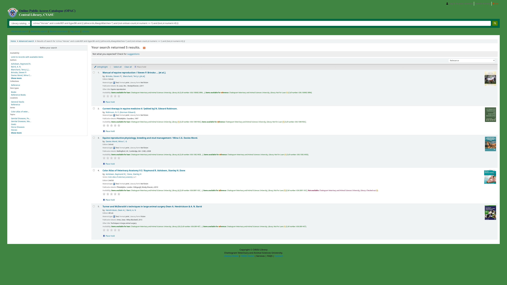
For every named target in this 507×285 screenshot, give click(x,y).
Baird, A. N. (16, 66)
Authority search (39, 31)
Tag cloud (75, 31)
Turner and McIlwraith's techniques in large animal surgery (152, 206)
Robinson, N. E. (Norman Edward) (120, 112)
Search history (482, 3)
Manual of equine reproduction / (134, 72)
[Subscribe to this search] (144, 47)
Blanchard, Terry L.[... (20, 69)
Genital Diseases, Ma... (21, 121)
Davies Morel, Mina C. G (116, 141)
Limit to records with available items (27, 57)
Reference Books (18, 95)
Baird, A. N (131, 210)
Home (13, 41)
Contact (279, 256)
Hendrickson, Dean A (115, 210)
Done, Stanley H (134, 174)
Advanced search (19, 31)
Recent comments (59, 31)
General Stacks (17, 102)
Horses (14, 130)
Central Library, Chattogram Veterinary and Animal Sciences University (14, 3)
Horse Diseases (18, 127)
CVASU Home (247, 256)
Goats (13, 124)
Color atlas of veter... (20, 111)
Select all (118, 67)
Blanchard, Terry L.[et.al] (134, 76)
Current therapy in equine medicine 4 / (140, 108)
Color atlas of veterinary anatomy (120, 177)
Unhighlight (102, 67)
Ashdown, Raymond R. (21, 64)
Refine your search (48, 47)
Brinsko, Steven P (113, 76)
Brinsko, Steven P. (19, 72)
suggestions (133, 54)
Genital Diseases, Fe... (20, 118)
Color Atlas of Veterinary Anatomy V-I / (144, 170)
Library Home (231, 256)
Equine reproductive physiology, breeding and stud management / (150, 138)
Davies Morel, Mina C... (21, 75)
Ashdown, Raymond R (115, 174)
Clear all (128, 67)
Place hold (110, 102)
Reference (15, 85)
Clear (496, 3)
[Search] (495, 23)
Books (13, 92)
